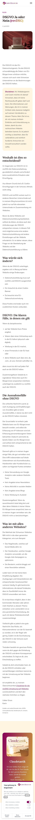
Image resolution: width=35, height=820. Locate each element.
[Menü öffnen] (31, 3)
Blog (4, 12)
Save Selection (17, 815)
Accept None (7, 815)
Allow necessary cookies (12, 802)
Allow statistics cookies (12, 805)
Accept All (28, 816)
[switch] (29, 802)
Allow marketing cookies (12, 808)
